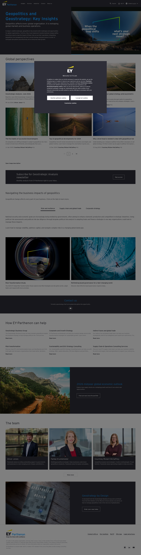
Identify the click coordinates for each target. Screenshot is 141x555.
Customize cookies (70, 103)
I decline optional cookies (58, 98)
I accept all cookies (82, 98)
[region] (70, 87)
